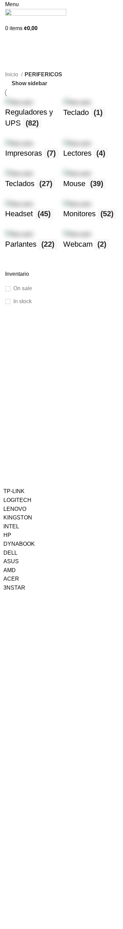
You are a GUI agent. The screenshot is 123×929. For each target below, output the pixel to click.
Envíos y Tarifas (20, 762)
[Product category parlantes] (32, 243)
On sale (22, 288)
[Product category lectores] (91, 152)
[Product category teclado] (91, 111)
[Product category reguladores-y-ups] (32, 116)
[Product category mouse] (91, 182)
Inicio (12, 74)
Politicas (16, 781)
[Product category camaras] (91, 243)
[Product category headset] (32, 213)
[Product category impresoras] (32, 152)
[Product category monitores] (91, 213)
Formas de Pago (21, 750)
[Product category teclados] (32, 182)
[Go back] (13, 41)
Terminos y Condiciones (29, 804)
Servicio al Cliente (29, 739)
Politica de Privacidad (26, 792)
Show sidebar (29, 84)
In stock (22, 301)
